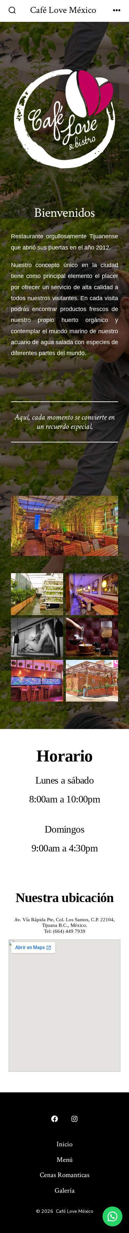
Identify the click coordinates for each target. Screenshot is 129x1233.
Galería (65, 1190)
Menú (65, 1159)
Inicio (64, 1144)
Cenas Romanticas (64, 1174)
